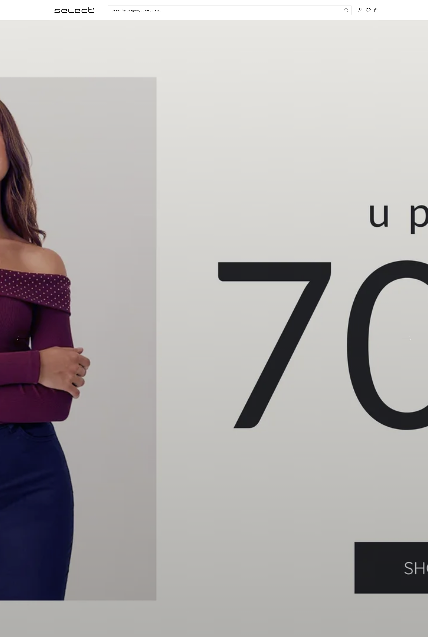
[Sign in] (360, 10)
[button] (376, 10)
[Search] (346, 10)
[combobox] (229, 10)
